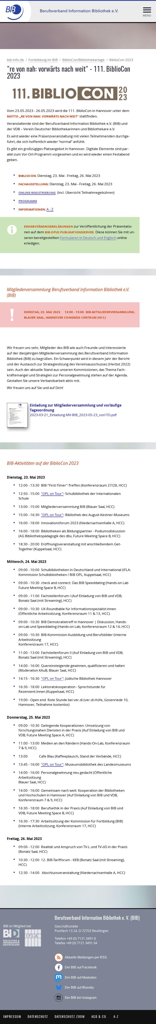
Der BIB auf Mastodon (80, 977)
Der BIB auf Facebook (81, 967)
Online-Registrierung (37, 193)
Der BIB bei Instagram (80, 997)
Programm (27, 201)
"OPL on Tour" (52, 493)
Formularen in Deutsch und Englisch (88, 237)
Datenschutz (38, 1017)
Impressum (12, 1017)
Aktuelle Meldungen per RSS (86, 957)
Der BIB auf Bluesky (79, 987)
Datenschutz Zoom (70, 1017)
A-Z (116, 1017)
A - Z (50, 209)
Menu (147, 15)
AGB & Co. (99, 1017)
